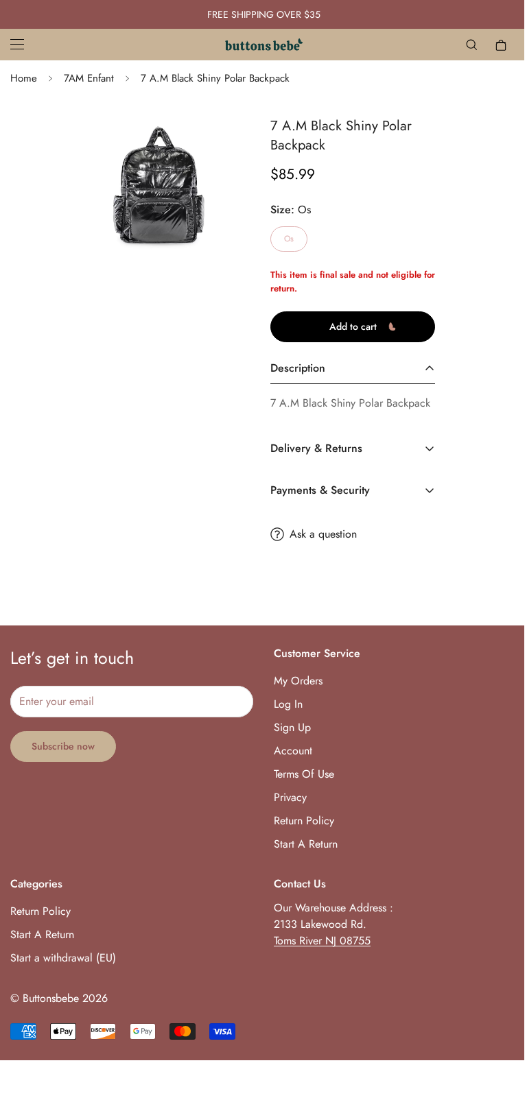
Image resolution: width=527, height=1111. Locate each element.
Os (289, 238)
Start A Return (306, 844)
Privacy (290, 797)
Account (293, 750)
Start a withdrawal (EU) (63, 958)
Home (23, 78)
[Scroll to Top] (500, 1036)
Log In (288, 704)
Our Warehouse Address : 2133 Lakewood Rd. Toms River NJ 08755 (333, 924)
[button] (501, 44)
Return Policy (304, 820)
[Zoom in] (186, 142)
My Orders (298, 681)
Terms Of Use (304, 774)
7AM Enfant (89, 78)
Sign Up (292, 727)
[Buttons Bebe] (263, 44)
